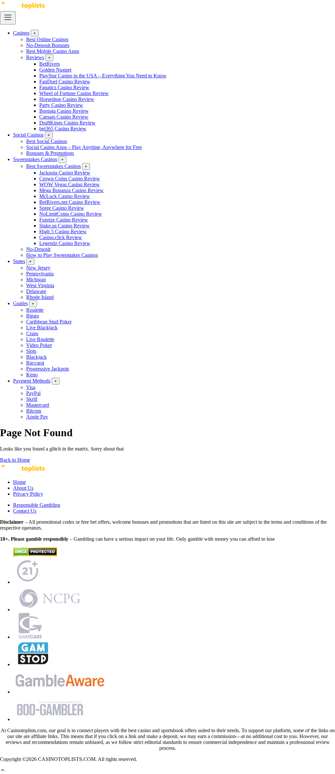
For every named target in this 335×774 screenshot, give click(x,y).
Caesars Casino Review (63, 117)
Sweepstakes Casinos (35, 159)
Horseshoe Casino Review (66, 99)
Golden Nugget (55, 70)
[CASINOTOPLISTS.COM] (23, 471)
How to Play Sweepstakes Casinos (62, 255)
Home (19, 482)
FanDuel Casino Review (64, 81)
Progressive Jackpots (47, 368)
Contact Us (24, 511)
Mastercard (37, 405)
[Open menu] (8, 18)
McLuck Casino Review (64, 196)
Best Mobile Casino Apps (52, 51)
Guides (20, 303)
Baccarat (35, 363)
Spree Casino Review (61, 208)
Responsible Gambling (36, 505)
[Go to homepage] (23, 8)
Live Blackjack (42, 327)
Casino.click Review (60, 237)
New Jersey (38, 268)
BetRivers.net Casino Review (69, 202)
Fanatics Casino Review (64, 87)
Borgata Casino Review (64, 111)
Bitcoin (33, 411)
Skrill (31, 399)
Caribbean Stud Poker (49, 321)
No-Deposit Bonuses (47, 45)
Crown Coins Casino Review (69, 178)
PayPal (33, 393)
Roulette (35, 310)
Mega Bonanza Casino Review (71, 190)
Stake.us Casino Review (64, 225)
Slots (31, 351)
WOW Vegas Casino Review (69, 184)
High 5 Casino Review (63, 231)
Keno (32, 374)
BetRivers (49, 64)
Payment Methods (31, 381)
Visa (30, 387)
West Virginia (40, 285)
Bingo (32, 316)
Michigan (36, 279)
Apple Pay (37, 417)
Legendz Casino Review (64, 243)
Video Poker (39, 345)
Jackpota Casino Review (64, 172)
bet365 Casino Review (62, 128)
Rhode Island (40, 297)
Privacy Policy (28, 494)
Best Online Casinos (47, 39)
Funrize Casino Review (63, 219)
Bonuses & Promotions (50, 153)
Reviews (35, 57)
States (19, 261)
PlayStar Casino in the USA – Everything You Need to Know (103, 75)
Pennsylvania (40, 273)
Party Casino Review (61, 105)
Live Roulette (40, 339)
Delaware (36, 291)
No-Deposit (38, 249)
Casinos (21, 33)
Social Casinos (28, 135)
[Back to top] (2, 771)
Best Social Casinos (46, 141)
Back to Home (15, 460)
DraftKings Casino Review (67, 122)
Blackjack (36, 357)
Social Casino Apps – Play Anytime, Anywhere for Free (84, 147)
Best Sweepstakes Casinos (53, 166)
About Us (23, 488)
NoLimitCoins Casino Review (70, 214)
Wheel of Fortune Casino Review (74, 93)
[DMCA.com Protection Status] (35, 554)
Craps (32, 333)
